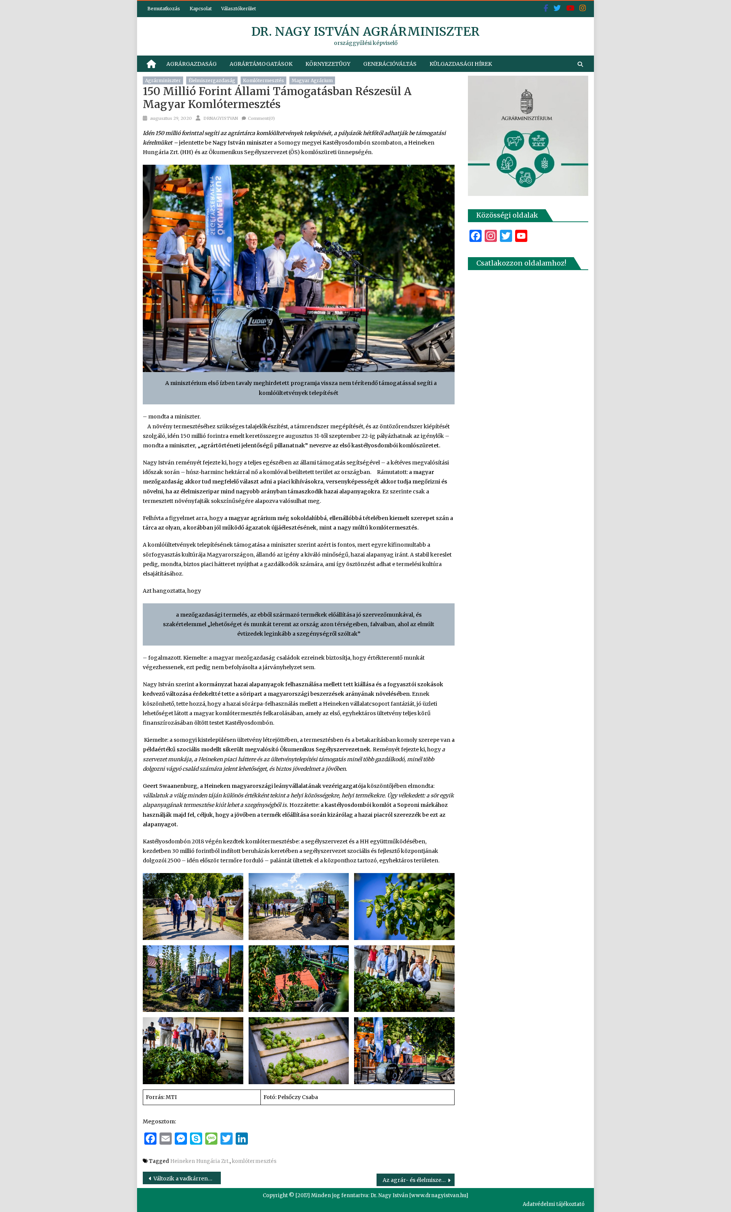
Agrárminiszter (163, 80)
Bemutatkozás (163, 8)
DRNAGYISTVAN (220, 118)
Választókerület (238, 8)
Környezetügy (327, 63)
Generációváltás (390, 63)
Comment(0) (261, 118)
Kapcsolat (201, 8)
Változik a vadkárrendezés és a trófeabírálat (187, 1178)
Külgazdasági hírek (460, 63)
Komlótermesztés (263, 80)
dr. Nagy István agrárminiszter (365, 31)
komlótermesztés (254, 1161)
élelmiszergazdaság (211, 80)
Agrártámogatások (261, 63)
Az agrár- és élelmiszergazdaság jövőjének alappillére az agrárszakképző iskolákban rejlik (419, 1180)
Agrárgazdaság (191, 63)
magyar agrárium (312, 80)
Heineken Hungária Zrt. (200, 1161)
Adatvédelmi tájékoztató (553, 1204)
